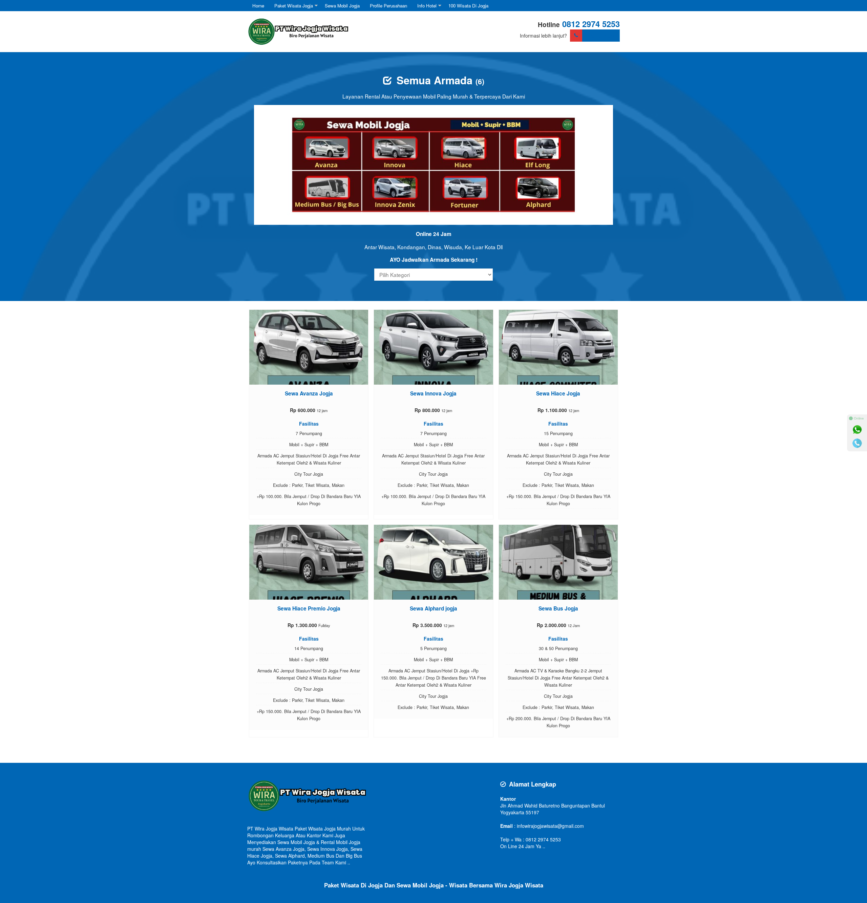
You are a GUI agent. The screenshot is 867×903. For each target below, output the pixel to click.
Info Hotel (427, 5)
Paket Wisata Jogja (293, 5)
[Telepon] (857, 443)
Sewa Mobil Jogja (342, 5)
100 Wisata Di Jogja (468, 5)
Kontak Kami (601, 35)
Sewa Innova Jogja (433, 393)
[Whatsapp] (857, 430)
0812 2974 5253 (591, 23)
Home (258, 5)
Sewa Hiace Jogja (558, 393)
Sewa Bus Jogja (558, 608)
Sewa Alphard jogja (433, 608)
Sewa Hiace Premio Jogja (308, 608)
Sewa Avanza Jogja (309, 393)
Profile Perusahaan (388, 5)
